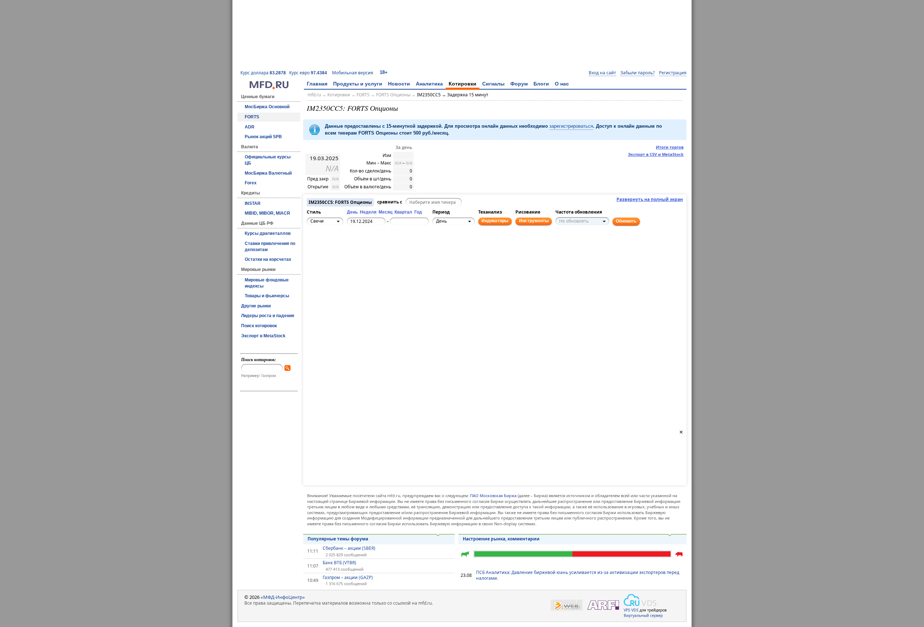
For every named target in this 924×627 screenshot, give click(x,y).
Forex (251, 182)
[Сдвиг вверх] (329, 242)
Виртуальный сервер (643, 615)
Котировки (462, 84)
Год (418, 212)
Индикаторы (494, 220)
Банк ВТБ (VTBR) (339, 562)
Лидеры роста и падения (267, 315)
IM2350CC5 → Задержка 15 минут (452, 95)
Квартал (403, 212)
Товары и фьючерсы (267, 295)
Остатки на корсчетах (268, 259)
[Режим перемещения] (313, 246)
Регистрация (673, 73)
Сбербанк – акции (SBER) (349, 548)
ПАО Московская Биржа (493, 495)
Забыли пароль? (637, 73)
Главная (317, 84)
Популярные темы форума (338, 539)
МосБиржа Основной (267, 106)
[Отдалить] (345, 254)
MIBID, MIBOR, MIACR (267, 213)
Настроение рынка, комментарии (501, 539)
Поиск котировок (259, 325)
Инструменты (534, 220)
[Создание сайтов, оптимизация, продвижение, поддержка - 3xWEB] (567, 605)
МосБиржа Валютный (268, 173)
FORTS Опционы (393, 95)
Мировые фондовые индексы (267, 283)
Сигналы (493, 84)
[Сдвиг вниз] (329, 258)
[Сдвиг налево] (321, 250)
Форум (519, 84)
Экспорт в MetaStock (263, 335)
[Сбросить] (329, 250)
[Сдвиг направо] (337, 250)
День (352, 212)
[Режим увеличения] (313, 254)
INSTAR (253, 203)
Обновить (626, 221)
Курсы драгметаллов (268, 233)
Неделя (368, 212)
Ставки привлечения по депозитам (270, 246)
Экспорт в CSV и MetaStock (656, 154)
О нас (562, 84)
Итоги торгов (670, 147)
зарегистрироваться (571, 126)
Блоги (541, 84)
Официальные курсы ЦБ (268, 160)
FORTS (252, 116)
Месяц (385, 212)
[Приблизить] (345, 246)
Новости (399, 84)
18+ (384, 72)
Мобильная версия (352, 73)
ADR (249, 127)
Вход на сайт (602, 73)
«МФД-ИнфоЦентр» (283, 597)
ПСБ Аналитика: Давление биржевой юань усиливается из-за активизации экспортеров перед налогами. (577, 575)
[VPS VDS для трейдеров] (640, 600)
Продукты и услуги (357, 84)
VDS (634, 610)
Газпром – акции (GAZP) (348, 577)
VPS (627, 610)
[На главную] (268, 87)
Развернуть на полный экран (649, 199)
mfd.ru (314, 95)
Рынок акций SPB (263, 136)
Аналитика (429, 84)
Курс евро (308, 73)
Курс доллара (263, 73)
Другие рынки (256, 305)
